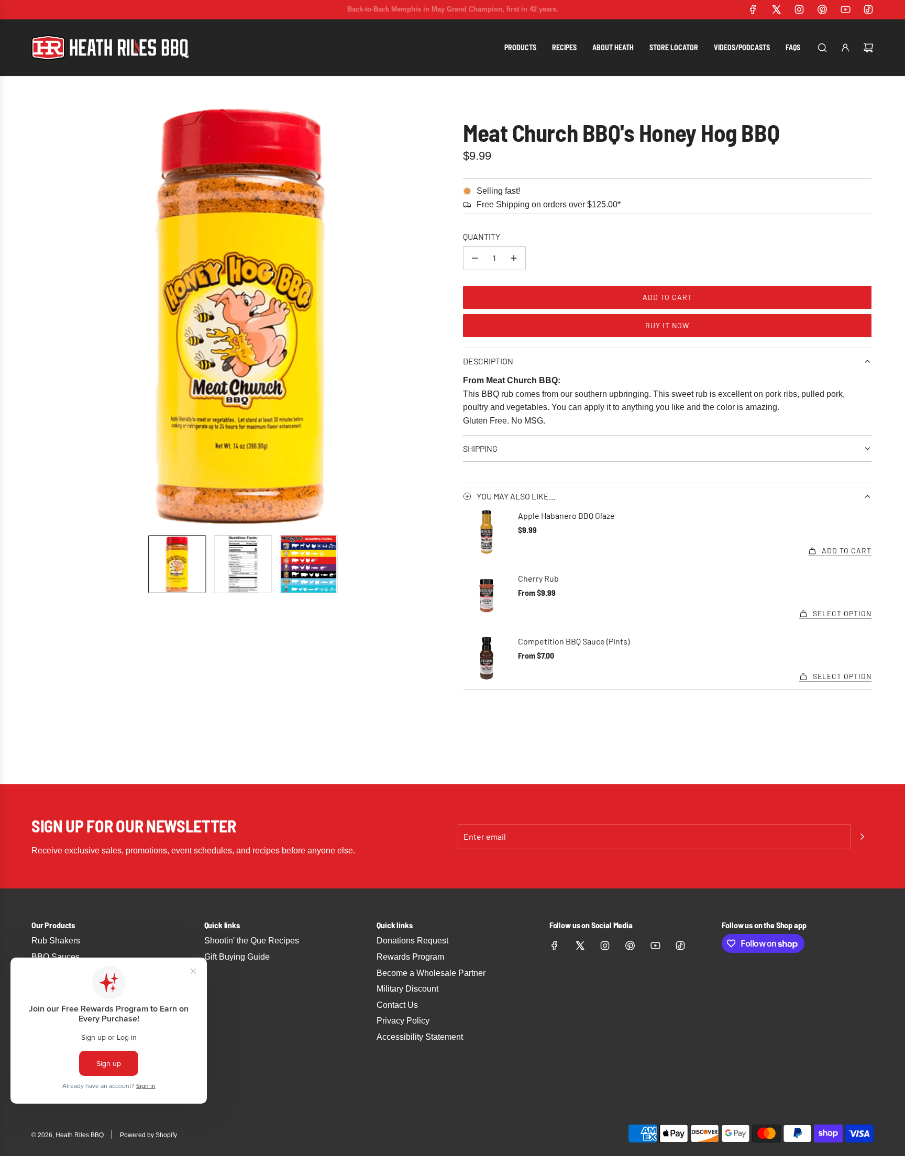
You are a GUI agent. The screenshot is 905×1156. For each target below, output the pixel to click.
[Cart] (868, 47)
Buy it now (667, 325)
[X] (776, 9)
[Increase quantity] (513, 258)
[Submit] (862, 836)
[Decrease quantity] (475, 258)
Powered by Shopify (148, 1135)
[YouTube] (845, 9)
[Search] (822, 47)
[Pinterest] (822, 9)
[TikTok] (868, 9)
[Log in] (845, 47)
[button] (42, 317)
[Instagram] (799, 9)
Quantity (481, 236)
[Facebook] (753, 9)
